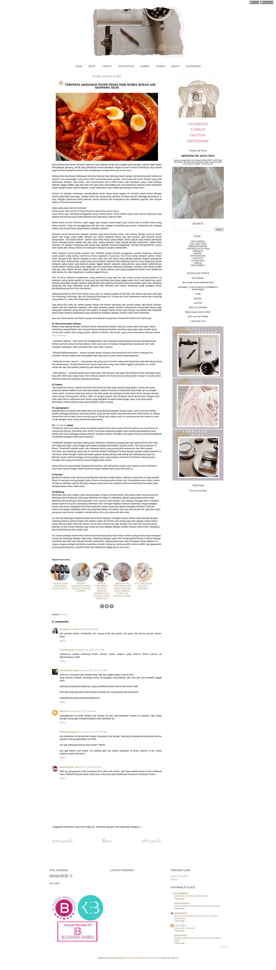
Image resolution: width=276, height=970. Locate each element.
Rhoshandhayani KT (70, 732)
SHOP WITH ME (126, 66)
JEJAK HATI (198, 258)
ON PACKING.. (198, 278)
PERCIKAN (198, 251)
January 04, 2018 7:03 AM (94, 732)
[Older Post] (151, 843)
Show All (223, 947)
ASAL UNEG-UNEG (198, 244)
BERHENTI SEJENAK (198, 246)
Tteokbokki (60, 425)
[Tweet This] (106, 608)
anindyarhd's (180, 913)
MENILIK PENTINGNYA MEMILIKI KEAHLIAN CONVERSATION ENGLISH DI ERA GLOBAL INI (102, 591)
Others (174, 879)
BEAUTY (175, 66)
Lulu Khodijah (67, 650)
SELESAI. (198, 299)
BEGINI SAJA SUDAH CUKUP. (198, 312)
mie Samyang (58, 335)
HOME (79, 66)
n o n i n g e (180, 925)
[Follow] (254, 3)
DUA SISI (198, 303)
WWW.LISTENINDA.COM (136, 958)
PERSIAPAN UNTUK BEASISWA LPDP (191, 896)
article (63, 614)
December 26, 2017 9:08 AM (83, 629)
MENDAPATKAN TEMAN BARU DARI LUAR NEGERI (197, 906)
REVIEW (198, 253)
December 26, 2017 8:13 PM (81, 711)
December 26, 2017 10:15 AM (89, 650)
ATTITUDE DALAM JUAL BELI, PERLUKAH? (143, 586)
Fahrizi (63, 711)
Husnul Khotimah (179, 876)
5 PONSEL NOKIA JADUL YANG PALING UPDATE (60, 586)
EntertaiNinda (181, 893)
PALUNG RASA (198, 261)
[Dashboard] (266, 3)
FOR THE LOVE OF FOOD (198, 249)
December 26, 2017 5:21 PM (93, 670)
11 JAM (198, 294)
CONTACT (107, 66)
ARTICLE (198, 263)
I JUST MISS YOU (198, 321)
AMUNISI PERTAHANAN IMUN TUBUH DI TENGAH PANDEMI (80, 587)
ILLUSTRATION (193, 66)
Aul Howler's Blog (69, 670)
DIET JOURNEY (198, 265)
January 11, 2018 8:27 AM (87, 767)
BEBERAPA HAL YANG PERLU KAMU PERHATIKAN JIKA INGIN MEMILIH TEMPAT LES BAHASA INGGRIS (122, 589)
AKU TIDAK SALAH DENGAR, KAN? (198, 283)
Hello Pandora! (181, 903)
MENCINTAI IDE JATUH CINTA (198, 156)
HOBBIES (144, 66)
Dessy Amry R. (67, 767)
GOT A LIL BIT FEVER (198, 317)
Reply (62, 640)
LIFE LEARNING (198, 241)
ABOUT (92, 66)
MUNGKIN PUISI (197, 256)
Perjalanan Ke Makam (184, 928)
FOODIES (160, 66)
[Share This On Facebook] (102, 608)
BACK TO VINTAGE (198, 308)
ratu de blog (180, 935)
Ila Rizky (64, 629)
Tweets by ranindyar (198, 491)
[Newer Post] (62, 843)
